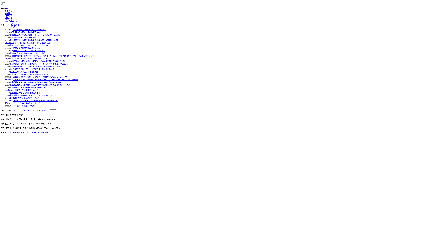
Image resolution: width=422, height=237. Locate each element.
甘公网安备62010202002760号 (38, 132)
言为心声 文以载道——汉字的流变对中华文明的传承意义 (35, 101)
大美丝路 (8, 21)
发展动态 (8, 16)
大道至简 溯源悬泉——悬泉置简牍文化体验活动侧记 (33, 69)
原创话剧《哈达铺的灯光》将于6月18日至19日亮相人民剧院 (36, 35)
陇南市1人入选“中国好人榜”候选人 (26, 103)
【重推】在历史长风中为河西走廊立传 (28, 32)
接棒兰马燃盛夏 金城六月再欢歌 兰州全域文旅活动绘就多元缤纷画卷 (40, 77)
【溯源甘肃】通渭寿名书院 (24, 106)
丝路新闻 (8, 13)
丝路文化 (8, 18)
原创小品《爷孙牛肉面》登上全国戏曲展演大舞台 (32, 95)
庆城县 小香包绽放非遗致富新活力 (26, 93)
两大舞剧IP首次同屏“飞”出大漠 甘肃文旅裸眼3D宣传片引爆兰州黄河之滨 (41, 85)
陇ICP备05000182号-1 (18, 132)
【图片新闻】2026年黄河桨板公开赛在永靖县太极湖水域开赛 (37, 82)
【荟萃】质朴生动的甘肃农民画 (25, 72)
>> (45, 110)
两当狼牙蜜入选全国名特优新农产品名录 (29, 51)
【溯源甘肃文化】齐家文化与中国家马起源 (30, 59)
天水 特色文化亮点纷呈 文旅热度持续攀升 (29, 30)
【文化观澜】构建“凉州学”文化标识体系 (29, 53)
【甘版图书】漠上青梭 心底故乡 (25, 90)
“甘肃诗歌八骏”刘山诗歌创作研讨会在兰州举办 (31, 43)
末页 (48, 110)
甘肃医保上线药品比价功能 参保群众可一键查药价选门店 (35, 40)
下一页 (40, 110)
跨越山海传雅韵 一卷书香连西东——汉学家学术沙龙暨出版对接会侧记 (40, 64)
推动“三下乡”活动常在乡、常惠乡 (26, 98)
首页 (2, 25)
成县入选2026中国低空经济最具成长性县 (29, 88)
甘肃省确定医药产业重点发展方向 (26, 48)
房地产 (12, 27)
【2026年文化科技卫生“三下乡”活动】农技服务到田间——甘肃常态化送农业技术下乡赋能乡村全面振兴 (53, 56)
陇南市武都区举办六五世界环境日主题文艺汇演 (31, 74)
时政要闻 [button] (8, 11)
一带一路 (9, 25)
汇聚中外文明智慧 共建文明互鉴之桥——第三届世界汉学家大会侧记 (40, 61)
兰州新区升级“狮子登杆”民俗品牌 (26, 38)
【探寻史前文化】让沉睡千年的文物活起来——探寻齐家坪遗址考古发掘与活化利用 (45, 80)
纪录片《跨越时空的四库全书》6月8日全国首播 (31, 45)
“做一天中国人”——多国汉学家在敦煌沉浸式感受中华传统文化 (37, 66)
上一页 (21, 110)
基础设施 (13, 22)
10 (37, 110)
